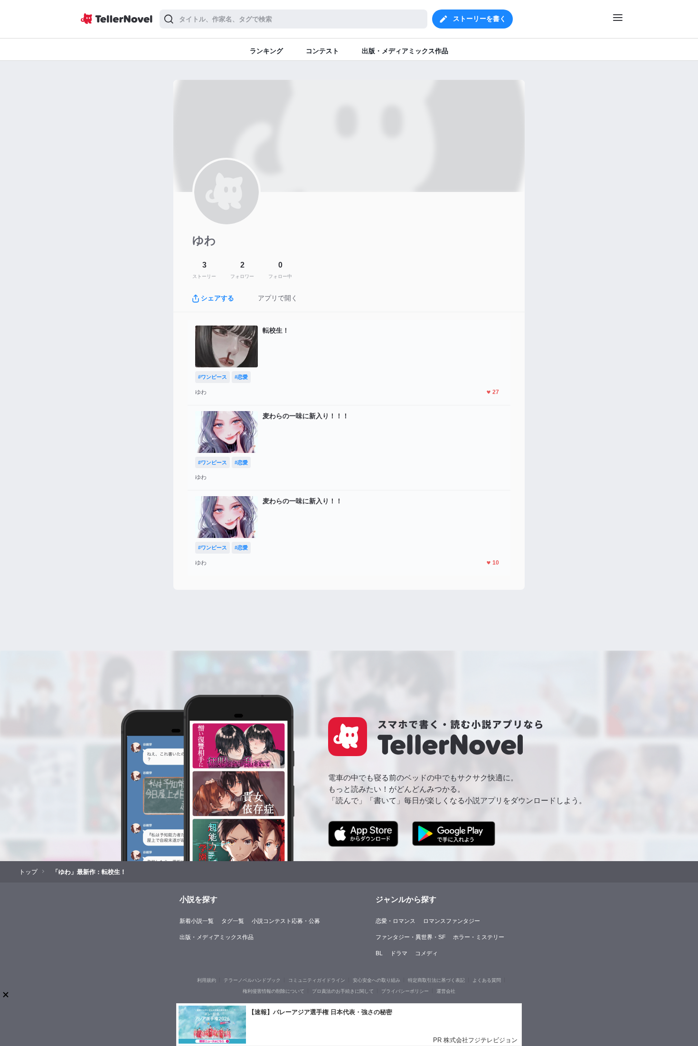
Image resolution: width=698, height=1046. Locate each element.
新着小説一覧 (196, 921)
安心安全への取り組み (376, 980)
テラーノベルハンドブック (252, 980)
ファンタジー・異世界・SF (410, 937)
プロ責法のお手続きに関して (343, 991)
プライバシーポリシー (405, 991)
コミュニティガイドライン (316, 980)
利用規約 (206, 980)
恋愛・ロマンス (395, 921)
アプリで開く (278, 298)
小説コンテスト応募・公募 (286, 921)
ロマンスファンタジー (451, 921)
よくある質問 (486, 980)
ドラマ (398, 953)
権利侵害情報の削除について (273, 991)
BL (379, 953)
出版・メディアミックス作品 (216, 937)
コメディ (426, 953)
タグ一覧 (232, 921)
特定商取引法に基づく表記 (436, 980)
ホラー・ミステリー (478, 937)
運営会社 (445, 991)
